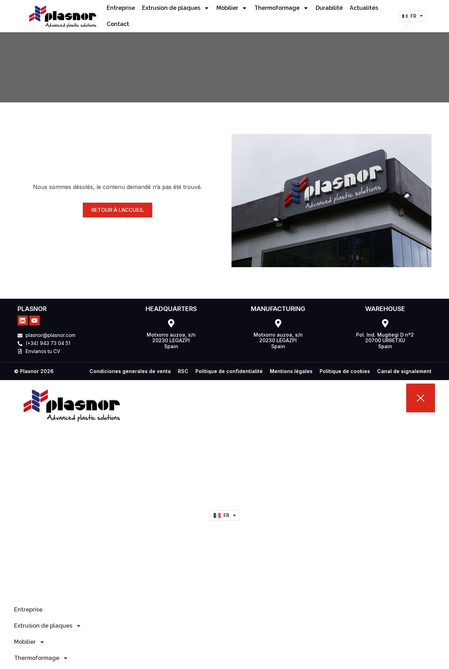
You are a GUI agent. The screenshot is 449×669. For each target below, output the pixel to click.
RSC (183, 371)
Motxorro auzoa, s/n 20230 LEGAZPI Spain (171, 341)
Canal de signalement (404, 371)
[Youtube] (34, 321)
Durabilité (329, 8)
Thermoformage (277, 8)
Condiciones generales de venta (130, 371)
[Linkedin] (23, 321)
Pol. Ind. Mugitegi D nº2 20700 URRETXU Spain (385, 341)
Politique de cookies (345, 371)
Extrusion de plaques (171, 8)
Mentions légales (291, 371)
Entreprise (121, 8)
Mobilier (227, 8)
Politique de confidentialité (229, 371)
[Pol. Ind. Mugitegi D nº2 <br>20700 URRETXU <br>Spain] (385, 323)
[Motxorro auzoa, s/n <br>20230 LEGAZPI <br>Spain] (171, 323)
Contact (118, 24)
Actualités (364, 8)
